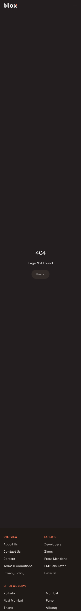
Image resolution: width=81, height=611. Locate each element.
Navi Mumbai (13, 600)
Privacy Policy (14, 573)
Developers (52, 544)
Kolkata (9, 593)
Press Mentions (55, 559)
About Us (11, 544)
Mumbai (52, 593)
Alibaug (51, 608)
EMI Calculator (55, 566)
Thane (8, 608)
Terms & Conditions (18, 566)
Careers (9, 559)
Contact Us (12, 551)
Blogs (48, 551)
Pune (50, 600)
